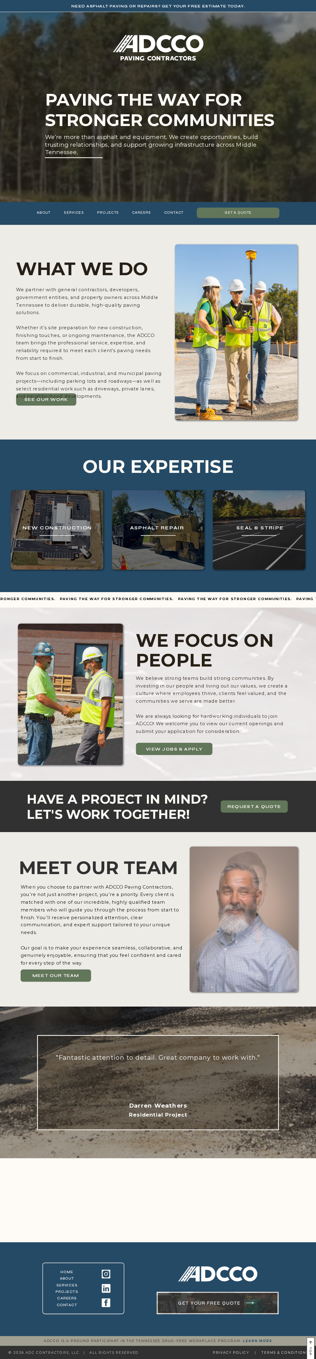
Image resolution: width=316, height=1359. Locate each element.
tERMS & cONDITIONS (285, 1352)
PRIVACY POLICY (231, 1352)
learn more (257, 1341)
